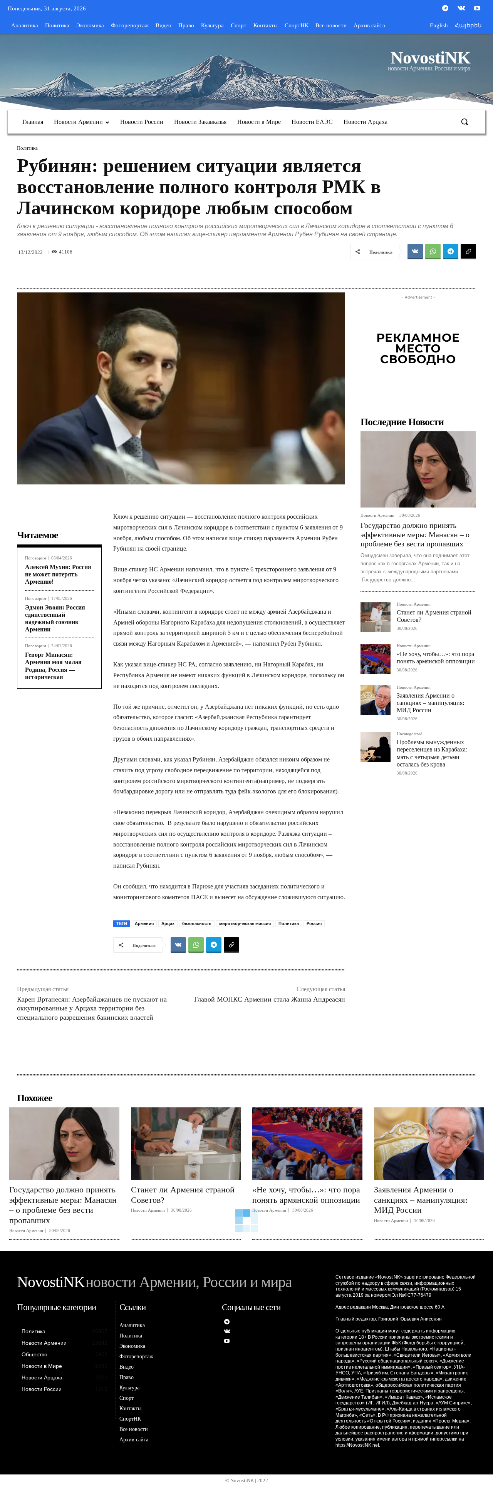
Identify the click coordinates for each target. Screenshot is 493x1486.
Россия (314, 923)
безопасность (196, 923)
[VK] (415, 251)
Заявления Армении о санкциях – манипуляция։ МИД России (430, 702)
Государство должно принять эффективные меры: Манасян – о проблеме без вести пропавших (415, 534)
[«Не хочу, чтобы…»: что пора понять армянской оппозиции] (376, 659)
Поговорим (35, 558)
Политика (27, 147)
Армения (144, 923)
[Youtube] (477, 9)
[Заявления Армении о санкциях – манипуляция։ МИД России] (376, 700)
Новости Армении (377, 515)
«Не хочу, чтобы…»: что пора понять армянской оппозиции (306, 1194)
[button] (464, 121)
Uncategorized (410, 734)
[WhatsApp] (433, 251)
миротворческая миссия (245, 923)
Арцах (167, 923)
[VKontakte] (461, 9)
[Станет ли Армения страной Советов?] (376, 617)
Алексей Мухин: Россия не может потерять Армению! (58, 574)
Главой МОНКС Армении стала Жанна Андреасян (269, 999)
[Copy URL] (468, 251)
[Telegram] (445, 9)
